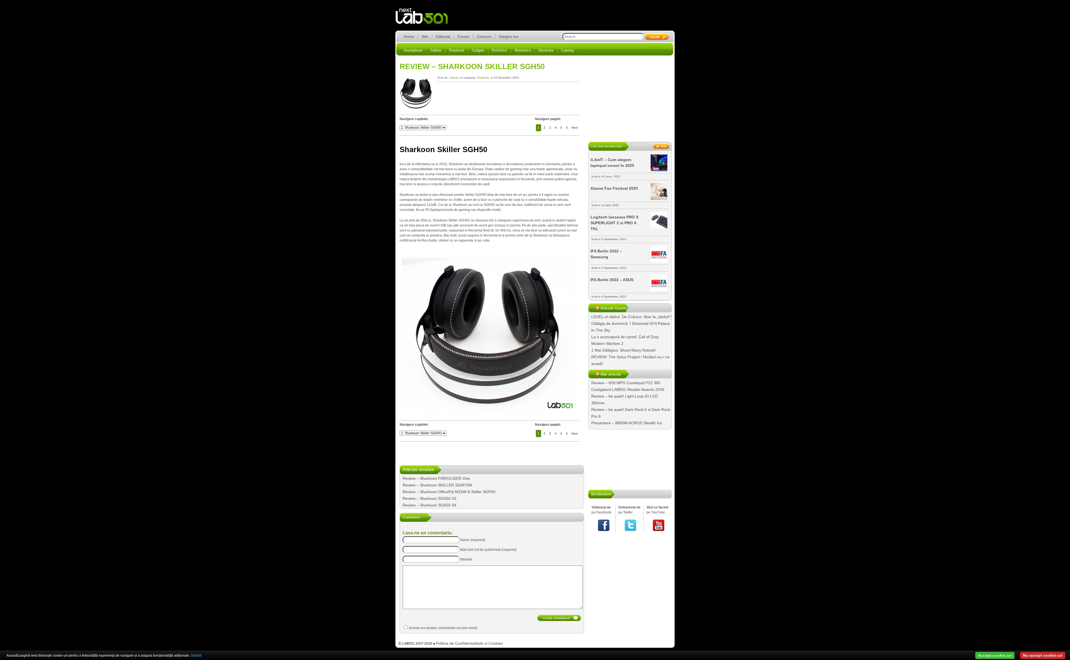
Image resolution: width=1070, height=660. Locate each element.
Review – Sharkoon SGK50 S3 (429, 498)
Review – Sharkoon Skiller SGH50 (472, 66)
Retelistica (523, 50)
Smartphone (412, 50)
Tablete (435, 50)
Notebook (456, 50)
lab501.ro (425, 19)
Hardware (546, 50)
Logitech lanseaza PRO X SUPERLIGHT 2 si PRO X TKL (614, 223)
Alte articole (610, 374)
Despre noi (508, 36)
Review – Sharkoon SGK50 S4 (429, 505)
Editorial (443, 36)
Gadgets (478, 50)
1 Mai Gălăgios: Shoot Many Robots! (623, 350)
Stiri (425, 36)
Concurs (484, 36)
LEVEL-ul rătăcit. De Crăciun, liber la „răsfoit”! (631, 317)
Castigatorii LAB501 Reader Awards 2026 (627, 389)
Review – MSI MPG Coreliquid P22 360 (625, 383)
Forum (463, 36)
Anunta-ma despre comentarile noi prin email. (443, 628)
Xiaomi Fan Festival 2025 (614, 188)
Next (575, 127)
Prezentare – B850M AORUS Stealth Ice (626, 423)
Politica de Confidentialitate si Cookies (469, 643)
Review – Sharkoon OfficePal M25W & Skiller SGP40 (449, 491)
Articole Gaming (614, 308)
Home (408, 36)
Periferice (499, 50)
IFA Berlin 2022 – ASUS (611, 279)
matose (454, 77)
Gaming (567, 50)
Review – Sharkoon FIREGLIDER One (436, 478)
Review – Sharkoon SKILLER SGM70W (437, 485)
